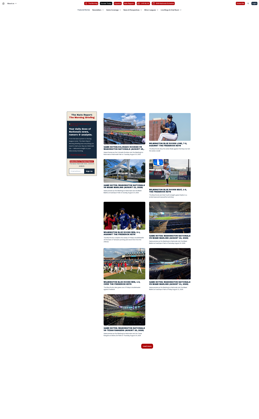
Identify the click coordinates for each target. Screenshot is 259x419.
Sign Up (89, 171)
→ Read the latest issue (77, 155)
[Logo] (3, 3)
